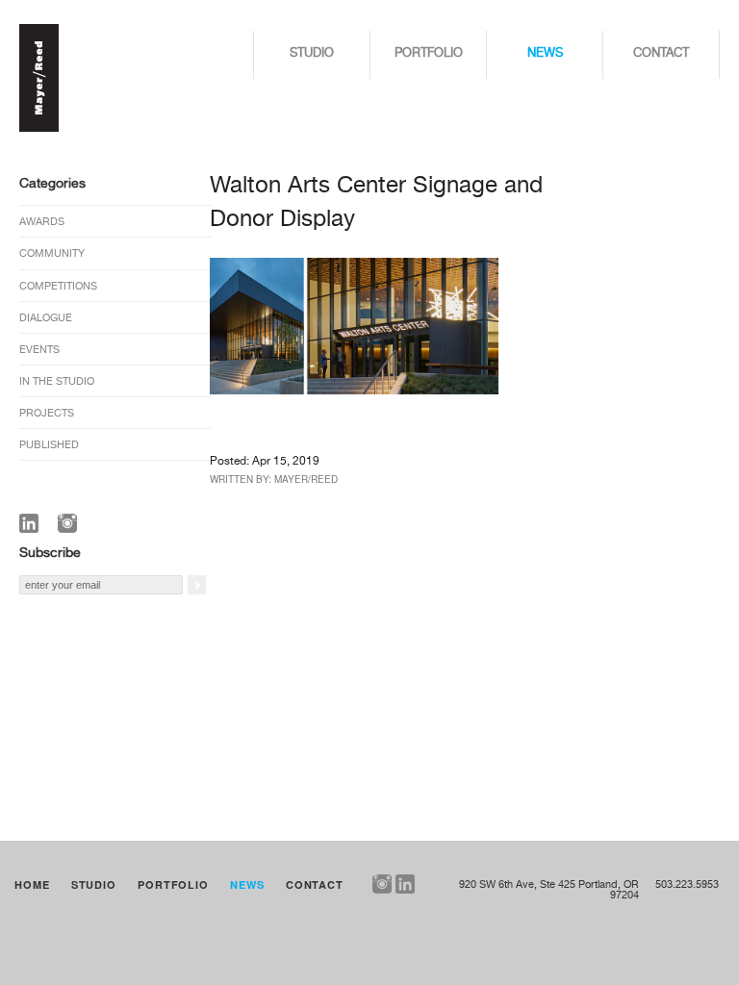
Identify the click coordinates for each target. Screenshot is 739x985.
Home (32, 884)
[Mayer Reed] (39, 129)
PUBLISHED (49, 445)
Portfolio (429, 53)
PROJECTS (46, 413)
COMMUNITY (52, 253)
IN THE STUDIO (56, 381)
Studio (312, 53)
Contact (661, 53)
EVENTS (39, 349)
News (545, 53)
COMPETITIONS (58, 286)
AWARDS (41, 221)
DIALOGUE (45, 318)
